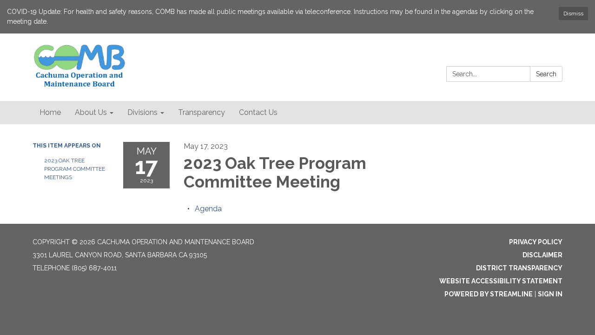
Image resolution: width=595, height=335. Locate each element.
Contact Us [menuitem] (258, 112)
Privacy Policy (535, 242)
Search (546, 74)
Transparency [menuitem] (201, 112)
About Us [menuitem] (91, 112)
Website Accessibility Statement (500, 281)
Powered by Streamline (488, 294)
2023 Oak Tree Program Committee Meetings (74, 169)
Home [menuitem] (50, 112)
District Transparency (519, 268)
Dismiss (573, 13)
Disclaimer (542, 255)
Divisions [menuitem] (142, 112)
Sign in (550, 294)
